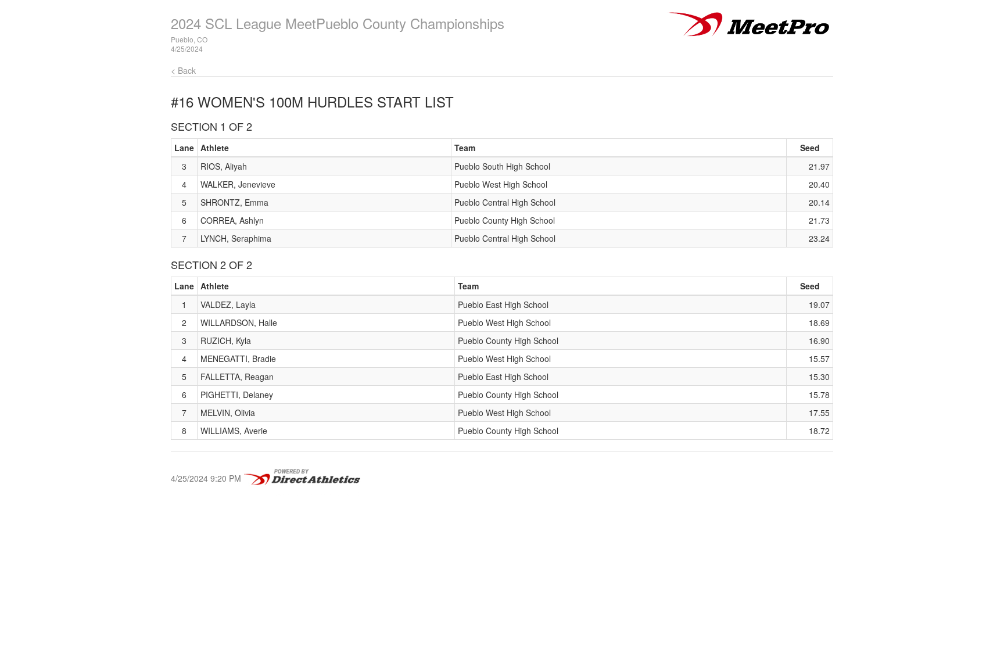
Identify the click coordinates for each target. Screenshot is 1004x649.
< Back (183, 70)
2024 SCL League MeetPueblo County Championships (337, 23)
